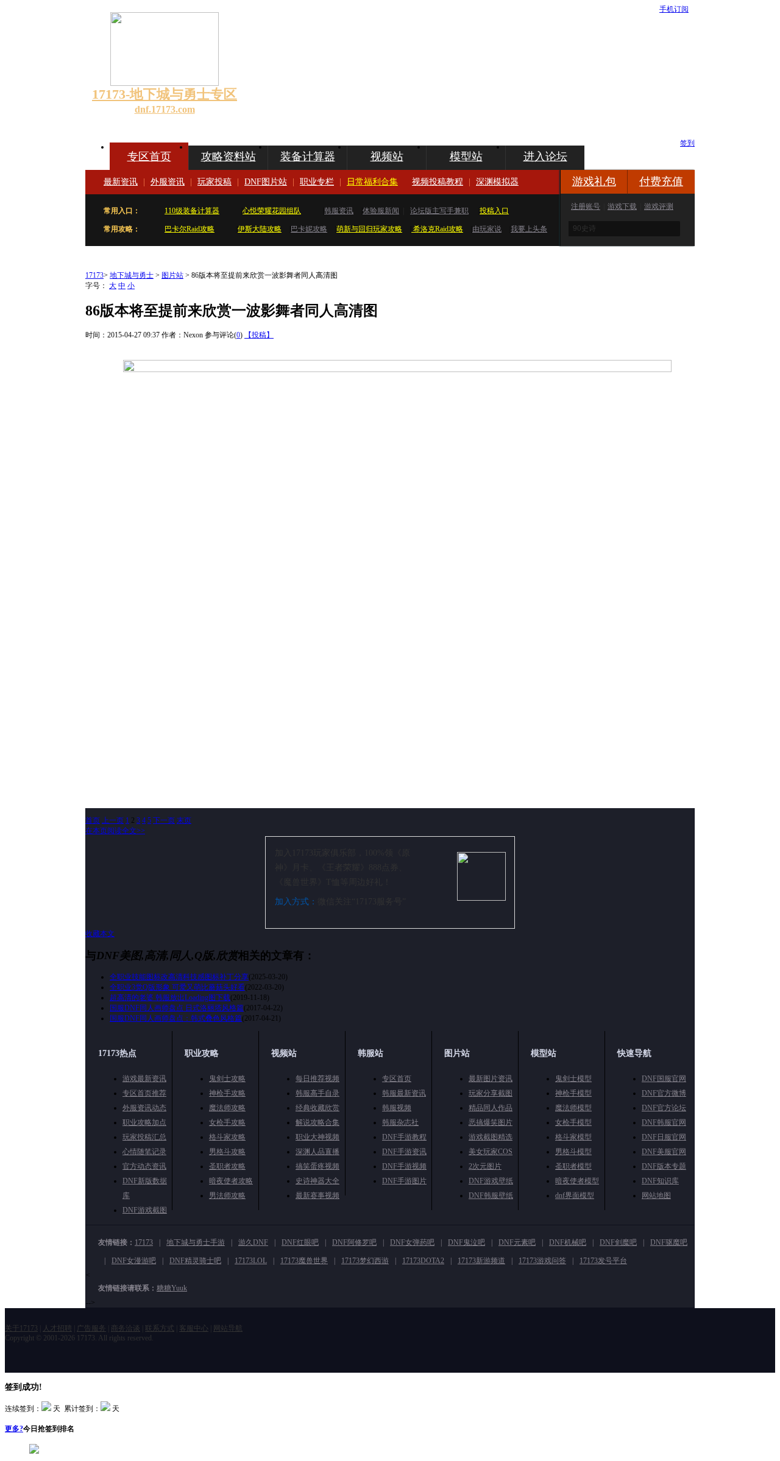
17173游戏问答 (542, 1260)
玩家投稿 (214, 181)
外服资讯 (168, 181)
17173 (94, 275)
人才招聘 (57, 1328)
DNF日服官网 (664, 1137)
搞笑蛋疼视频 (317, 1166)
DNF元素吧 (517, 1242)
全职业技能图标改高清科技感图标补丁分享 (179, 977)
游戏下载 (622, 206)
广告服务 (91, 1328)
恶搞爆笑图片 (490, 1122)
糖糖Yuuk (172, 1288)
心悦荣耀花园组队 (272, 210)
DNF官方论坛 (664, 1108)
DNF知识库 (660, 1181)
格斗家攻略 (227, 1137)
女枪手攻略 (227, 1122)
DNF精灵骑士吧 (195, 1260)
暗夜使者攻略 (231, 1181)
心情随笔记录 (144, 1151)
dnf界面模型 (574, 1195)
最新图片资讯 (490, 1078)
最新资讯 (121, 181)
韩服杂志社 (400, 1122)
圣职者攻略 (227, 1166)
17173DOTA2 (423, 1260)
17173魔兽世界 (304, 1260)
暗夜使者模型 (577, 1181)
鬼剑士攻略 (227, 1078)
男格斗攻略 (227, 1151)
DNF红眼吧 (300, 1242)
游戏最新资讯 (144, 1078)
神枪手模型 (573, 1093)
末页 (184, 820)
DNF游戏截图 (144, 1210)
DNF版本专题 (664, 1166)
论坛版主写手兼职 (439, 210)
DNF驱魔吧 (668, 1242)
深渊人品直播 (317, 1151)
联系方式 (159, 1328)
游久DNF (253, 1242)
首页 (92, 820)
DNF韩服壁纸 (491, 1195)
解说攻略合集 (317, 1122)
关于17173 (21, 1328)
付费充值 (661, 181)
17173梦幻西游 (365, 1260)
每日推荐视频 (317, 1078)
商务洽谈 (125, 1328)
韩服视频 (396, 1108)
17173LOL (251, 1260)
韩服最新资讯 (404, 1093)
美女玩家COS (490, 1151)
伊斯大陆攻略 (260, 229)
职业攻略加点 (144, 1122)
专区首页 (149, 156)
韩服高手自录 (317, 1093)
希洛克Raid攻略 (437, 229)
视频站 (386, 156)
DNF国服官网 (664, 1078)
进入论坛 (545, 156)
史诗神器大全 (317, 1181)
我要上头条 (529, 229)
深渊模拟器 (497, 181)
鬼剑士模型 (573, 1078)
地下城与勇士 (132, 275)
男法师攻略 (227, 1195)
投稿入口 (494, 210)
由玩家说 (487, 229)
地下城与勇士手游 (195, 1242)
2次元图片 (485, 1166)
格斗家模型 (573, 1137)
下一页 (164, 820)
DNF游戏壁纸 (491, 1181)
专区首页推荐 (144, 1093)
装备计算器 (307, 156)
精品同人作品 (490, 1108)
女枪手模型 (573, 1122)
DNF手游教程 (404, 1137)
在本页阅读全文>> (115, 830)
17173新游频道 (481, 1260)
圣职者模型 (573, 1166)
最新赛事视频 (317, 1195)
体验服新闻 (381, 210)
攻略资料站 (228, 156)
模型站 (466, 156)
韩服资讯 (338, 210)
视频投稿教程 (437, 181)
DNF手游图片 (404, 1181)
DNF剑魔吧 (618, 1242)
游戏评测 (658, 206)
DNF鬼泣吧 (466, 1242)
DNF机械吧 (567, 1242)
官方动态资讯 (144, 1166)
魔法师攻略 (227, 1108)
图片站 (172, 275)
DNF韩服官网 (664, 1122)
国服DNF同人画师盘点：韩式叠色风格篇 (176, 1018)
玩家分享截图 (490, 1093)
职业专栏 (317, 181)
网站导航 (228, 1328)
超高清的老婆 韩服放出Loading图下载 (170, 997)
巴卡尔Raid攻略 (189, 229)
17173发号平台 (603, 1260)
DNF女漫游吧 (134, 1260)
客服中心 (193, 1328)
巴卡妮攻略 (309, 229)
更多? (14, 1428)
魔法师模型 (573, 1108)
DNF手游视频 (404, 1166)
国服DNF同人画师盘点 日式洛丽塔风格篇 (177, 1008)
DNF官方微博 (664, 1093)
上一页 (113, 820)
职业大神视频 (317, 1137)
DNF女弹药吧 (412, 1242)
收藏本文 (100, 933)
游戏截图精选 (490, 1137)
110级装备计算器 (192, 210)
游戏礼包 (594, 181)
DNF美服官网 (664, 1151)
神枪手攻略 (227, 1093)
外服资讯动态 (144, 1108)
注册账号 (585, 206)
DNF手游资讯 (404, 1151)
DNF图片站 (265, 181)
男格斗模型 (573, 1151)
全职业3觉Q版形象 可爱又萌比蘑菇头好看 (177, 987)
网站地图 (656, 1195)
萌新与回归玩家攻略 (369, 229)
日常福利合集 (372, 181)
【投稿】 (259, 335)
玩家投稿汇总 (144, 1137)
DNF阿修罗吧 (354, 1242)
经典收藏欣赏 (317, 1108)
